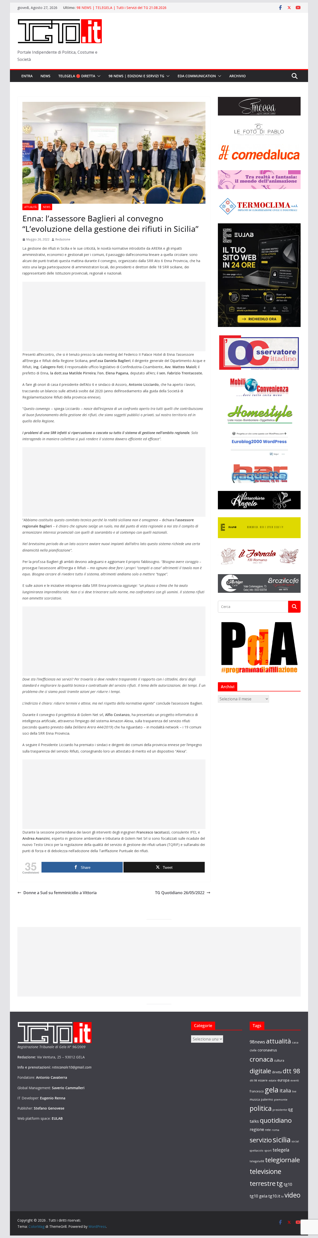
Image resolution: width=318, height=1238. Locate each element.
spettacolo (256, 1150)
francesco (257, 1091)
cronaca (261, 1059)
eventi (294, 1080)
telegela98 (257, 1161)
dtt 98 (291, 1071)
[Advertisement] (113, 316)
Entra (27, 76)
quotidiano (276, 1120)
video (292, 1195)
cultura (279, 1060)
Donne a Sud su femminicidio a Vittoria (60, 892)
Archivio (237, 76)
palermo (267, 1099)
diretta (277, 1072)
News (45, 76)
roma (275, 1130)
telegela (281, 1150)
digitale (260, 1070)
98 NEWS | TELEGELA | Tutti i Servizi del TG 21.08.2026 (121, 7)
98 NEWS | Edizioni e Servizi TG (136, 76)
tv (282, 1196)
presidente (280, 1110)
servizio (261, 1139)
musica (255, 1099)
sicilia (282, 1140)
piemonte (280, 1099)
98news (257, 1042)
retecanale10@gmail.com (71, 1067)
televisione (265, 1171)
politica (261, 1108)
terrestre (263, 1183)
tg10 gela (258, 1196)
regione (257, 1129)
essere (263, 1080)
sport (268, 1150)
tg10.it (274, 1196)
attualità (278, 1041)
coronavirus (267, 1049)
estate (273, 1080)
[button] (98, 76)
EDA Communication (197, 76)
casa (295, 1042)
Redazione (62, 239)
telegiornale (282, 1159)
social (295, 1141)
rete (268, 1130)
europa (283, 1080)
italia (285, 1090)
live (294, 1091)
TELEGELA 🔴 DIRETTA (76, 76)
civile (253, 1050)
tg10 (288, 1184)
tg (280, 1183)
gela (271, 1089)
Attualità (30, 207)
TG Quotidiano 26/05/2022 (179, 892)
